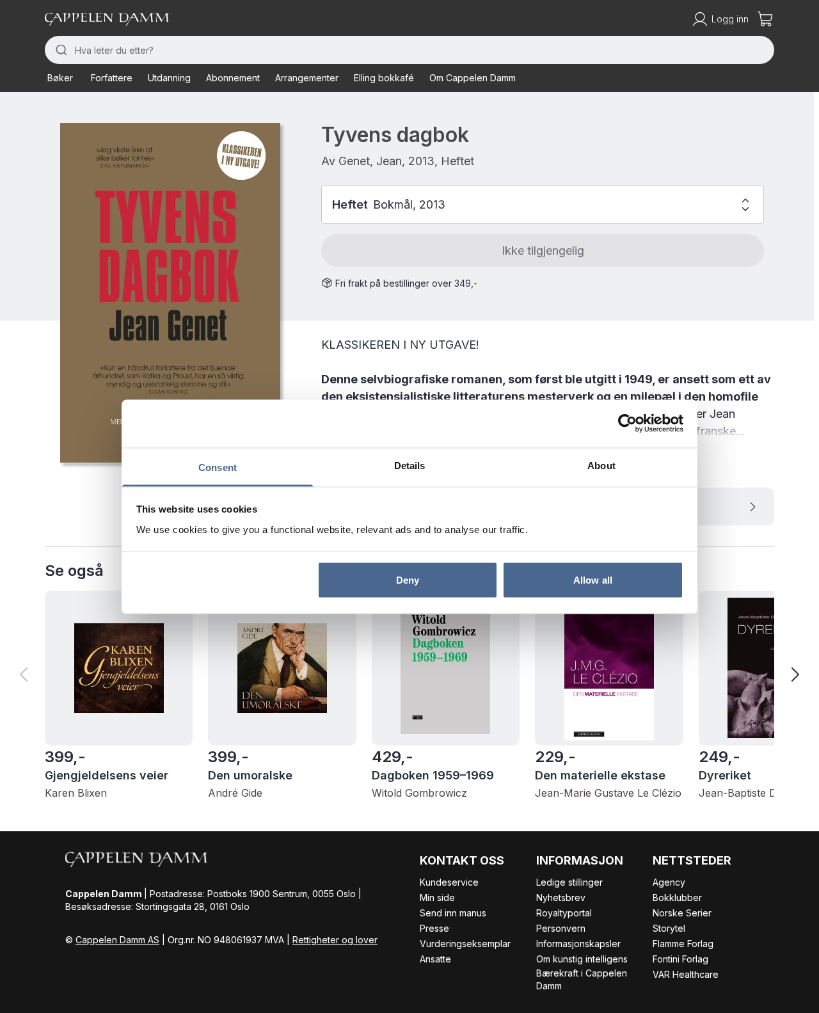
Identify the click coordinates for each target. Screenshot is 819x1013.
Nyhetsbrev (560, 897)
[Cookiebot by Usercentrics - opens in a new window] (627, 423)
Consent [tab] (217, 466)
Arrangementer (306, 77)
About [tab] (601, 464)
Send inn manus (453, 912)
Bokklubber (677, 897)
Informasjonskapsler (578, 943)
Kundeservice (449, 882)
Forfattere (111, 77)
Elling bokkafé (384, 77)
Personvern (560, 928)
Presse (434, 928)
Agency (669, 882)
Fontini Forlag (680, 958)
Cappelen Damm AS (117, 939)
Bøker (60, 77)
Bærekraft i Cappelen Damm (581, 979)
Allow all (592, 580)
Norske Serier (682, 912)
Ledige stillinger (569, 882)
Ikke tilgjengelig (543, 250)
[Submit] (60, 50)
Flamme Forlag (683, 943)
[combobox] (409, 50)
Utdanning (169, 77)
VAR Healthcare (686, 974)
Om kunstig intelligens (582, 958)
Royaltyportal (564, 912)
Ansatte (435, 958)
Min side (437, 897)
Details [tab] (409, 464)
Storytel (669, 928)
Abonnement (233, 77)
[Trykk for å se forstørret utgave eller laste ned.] (170, 293)
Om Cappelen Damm (472, 77)
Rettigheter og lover (335, 939)
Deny (407, 580)
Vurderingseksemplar (465, 943)
